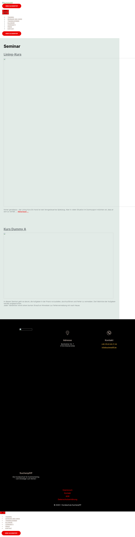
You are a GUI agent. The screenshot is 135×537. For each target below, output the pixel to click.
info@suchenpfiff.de (109, 347)
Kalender (11, 23)
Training (11, 17)
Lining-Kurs (12, 54)
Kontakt (11, 29)
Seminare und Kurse (15, 19)
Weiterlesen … (23, 212)
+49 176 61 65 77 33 (109, 344)
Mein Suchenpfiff (11, 533)
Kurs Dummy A (15, 229)
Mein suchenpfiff (12, 6)
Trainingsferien (13, 21)
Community (12, 25)
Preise (10, 27)
